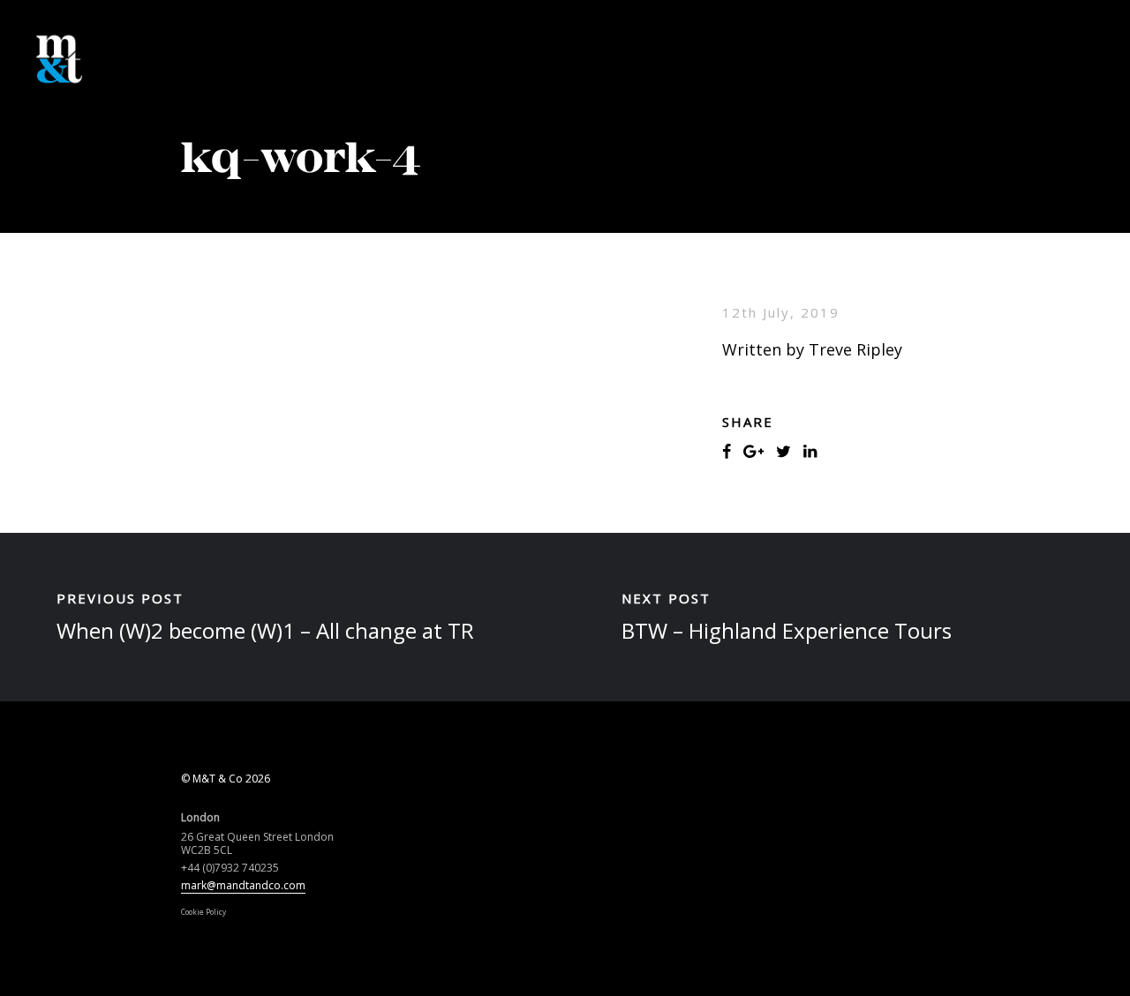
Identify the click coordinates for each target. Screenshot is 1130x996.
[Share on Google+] (753, 450)
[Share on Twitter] (783, 450)
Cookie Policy (203, 912)
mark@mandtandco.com (243, 885)
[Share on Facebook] (726, 450)
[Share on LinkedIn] (810, 450)
